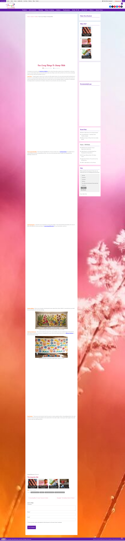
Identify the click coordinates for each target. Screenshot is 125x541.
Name (28, 511)
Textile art (42, 492)
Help (101, 539)
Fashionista (66, 10)
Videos (92, 10)
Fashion (24, 10)
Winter (83, 181)
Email (28, 517)
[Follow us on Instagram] (119, 6)
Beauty (41, 10)
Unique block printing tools (59, 492)
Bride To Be (75, 10)
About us (94, 539)
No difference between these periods (90, 183)
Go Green (84, 10)
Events (37, 1)
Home (28, 16)
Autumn (84, 179)
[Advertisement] (62, 4)
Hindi (12, 1)
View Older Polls (83, 194)
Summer (84, 177)
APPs (123, 1)
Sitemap (114, 539)
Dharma (30, 1)
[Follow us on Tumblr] (122, 6)
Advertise (118, 539)
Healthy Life (20, 1)
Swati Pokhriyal (57, 68)
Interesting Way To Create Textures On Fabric (38, 497)
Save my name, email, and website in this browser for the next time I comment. (45, 522)
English (8, 1)
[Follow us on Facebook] (110, 6)
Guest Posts (99, 10)
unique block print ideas (49, 492)
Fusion (15, 1)
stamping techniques (34, 492)
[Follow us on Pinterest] (115, 6)
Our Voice (25, 1)
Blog (34, 1)
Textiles (36, 16)
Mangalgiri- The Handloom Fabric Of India (65, 497)
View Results (83, 189)
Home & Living (49, 10)
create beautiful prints (49, 226)
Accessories (32, 10)
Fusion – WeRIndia (85, 144)
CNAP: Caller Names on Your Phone (88, 162)
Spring (83, 175)
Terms (106, 539)
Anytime (84, 185)
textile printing (63, 151)
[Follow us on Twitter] (112, 6)
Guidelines (110, 539)
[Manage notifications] (122, 538)
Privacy (103, 539)
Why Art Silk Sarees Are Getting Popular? (89, 132)
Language (108, 1)
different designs (69, 333)
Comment (29, 504)
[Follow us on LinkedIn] (117, 6)
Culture (58, 10)
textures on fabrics (43, 71)
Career (98, 539)
